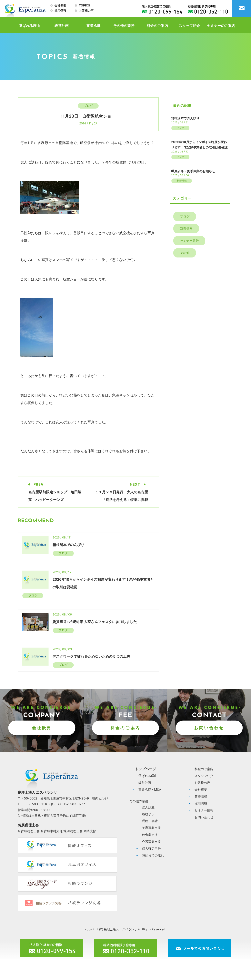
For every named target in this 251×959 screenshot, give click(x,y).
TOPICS (84, 5)
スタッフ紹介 (189, 26)
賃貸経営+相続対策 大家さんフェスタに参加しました (95, 622)
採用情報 (60, 10)
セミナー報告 (189, 241)
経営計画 (62, 26)
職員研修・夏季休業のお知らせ (193, 171)
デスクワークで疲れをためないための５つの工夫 (91, 656)
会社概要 (60, 5)
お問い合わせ (209, 727)
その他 (184, 253)
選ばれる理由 (29, 26)
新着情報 (182, 180)
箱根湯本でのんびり (68, 545)
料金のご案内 (157, 26)
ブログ (88, 105)
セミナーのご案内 (221, 26)
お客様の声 (86, 10)
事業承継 (93, 26)
